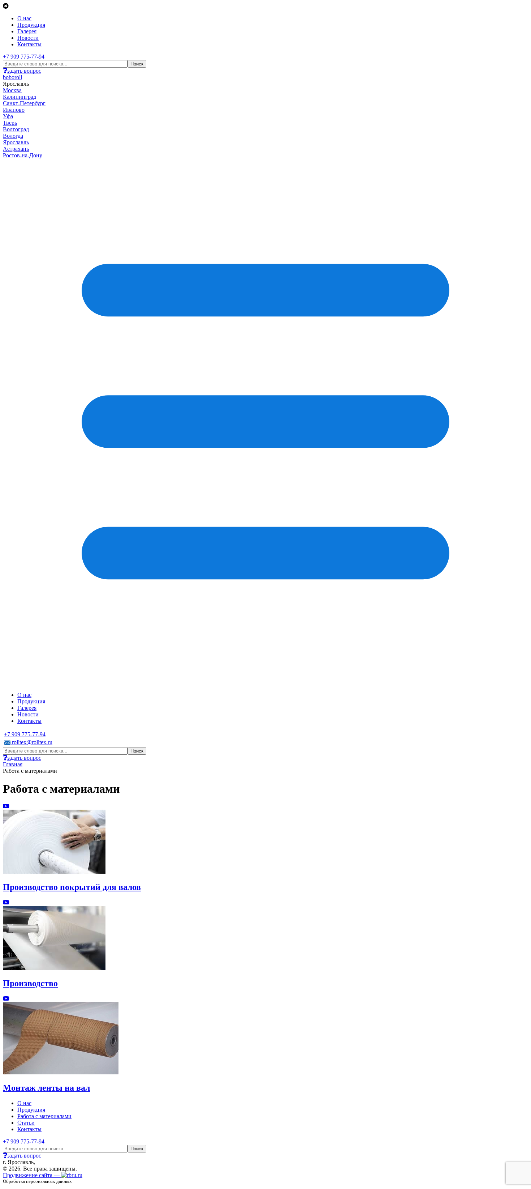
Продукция (31, 25)
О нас (24, 18)
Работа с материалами (44, 1116)
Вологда (13, 136)
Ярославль (16, 142)
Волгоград (16, 129)
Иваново (14, 110)
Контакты (29, 44)
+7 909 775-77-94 (23, 57)
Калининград (19, 97)
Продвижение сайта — (32, 1175)
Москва (12, 90)
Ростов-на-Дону (22, 155)
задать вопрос (24, 71)
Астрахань (16, 149)
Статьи (26, 1123)
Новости (28, 38)
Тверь (10, 123)
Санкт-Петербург (24, 103)
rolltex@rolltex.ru (31, 742)
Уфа (8, 116)
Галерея (26, 31)
